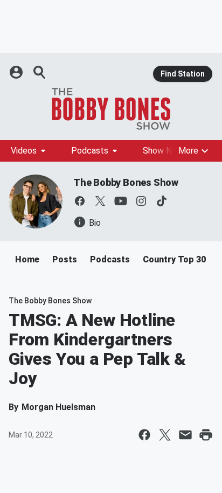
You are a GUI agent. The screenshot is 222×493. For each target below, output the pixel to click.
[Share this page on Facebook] (144, 434)
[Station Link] (111, 108)
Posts (64, 259)
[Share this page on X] (164, 434)
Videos (24, 150)
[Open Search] (39, 72)
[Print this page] (205, 434)
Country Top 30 (174, 259)
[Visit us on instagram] (141, 201)
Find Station (183, 74)
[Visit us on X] (100, 201)
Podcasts (89, 150)
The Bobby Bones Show (125, 182)
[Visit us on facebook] (79, 201)
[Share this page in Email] (185, 434)
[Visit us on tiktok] (161, 201)
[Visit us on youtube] (120, 201)
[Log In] (17, 72)
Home (27, 259)
